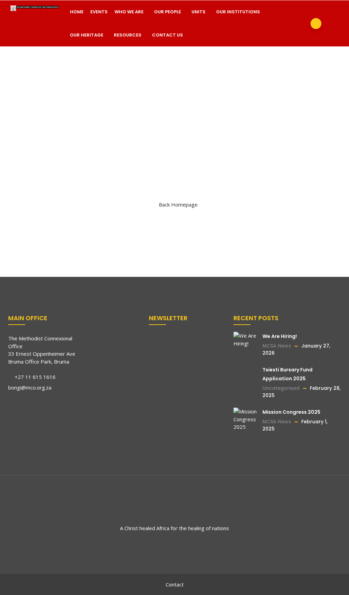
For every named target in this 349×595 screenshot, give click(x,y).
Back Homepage (178, 204)
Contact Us (167, 35)
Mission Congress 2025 (291, 412)
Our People (167, 12)
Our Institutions (238, 12)
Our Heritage (86, 35)
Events (99, 12)
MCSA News (276, 345)
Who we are (129, 12)
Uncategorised (281, 388)
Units (199, 12)
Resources (127, 35)
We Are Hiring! (279, 336)
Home (77, 12)
